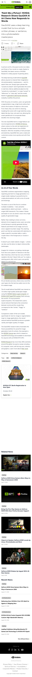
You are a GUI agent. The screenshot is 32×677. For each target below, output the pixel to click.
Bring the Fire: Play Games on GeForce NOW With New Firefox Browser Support (15, 510)
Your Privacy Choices (20, 664)
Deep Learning (14, 353)
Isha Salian (14, 40)
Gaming (4, 583)
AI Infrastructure (6, 598)
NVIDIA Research (6, 342)
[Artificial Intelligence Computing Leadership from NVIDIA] (16, 2)
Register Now (6, 395)
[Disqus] (16, 422)
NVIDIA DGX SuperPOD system (11, 296)
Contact (15, 671)
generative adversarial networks (17, 95)
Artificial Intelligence (16, 357)
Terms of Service (10, 666)
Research (23, 353)
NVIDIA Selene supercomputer (17, 294)
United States (16, 660)
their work (25, 349)
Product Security (22, 669)
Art (7, 357)
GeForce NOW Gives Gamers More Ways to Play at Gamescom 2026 (15, 479)
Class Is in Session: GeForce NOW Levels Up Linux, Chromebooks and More (15, 541)
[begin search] (5, 2)
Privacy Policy (7, 664)
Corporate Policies (9, 669)
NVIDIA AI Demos (21, 124)
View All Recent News (23, 639)
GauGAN (24, 78)
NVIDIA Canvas (8, 333)
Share (21, 43)
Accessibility (21, 666)
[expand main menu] (2, 2)
